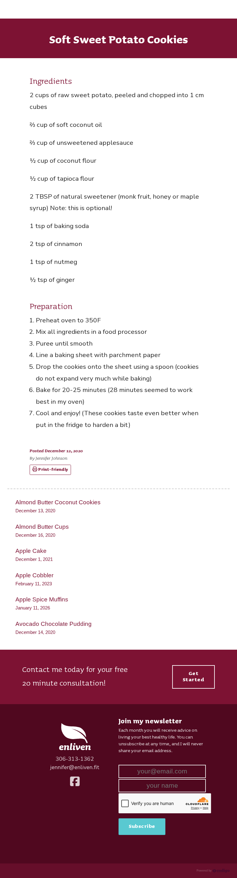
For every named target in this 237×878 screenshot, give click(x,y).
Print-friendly (52, 469)
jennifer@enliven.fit (74, 767)
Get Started (194, 676)
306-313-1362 (75, 759)
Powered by (205, 870)
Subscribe (142, 826)
